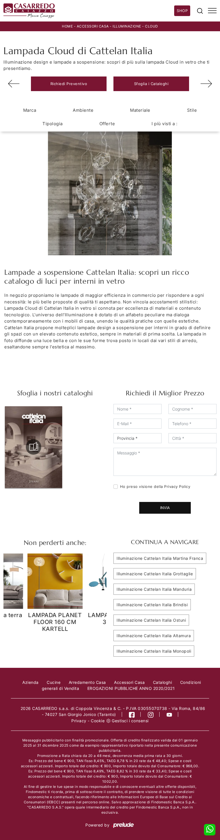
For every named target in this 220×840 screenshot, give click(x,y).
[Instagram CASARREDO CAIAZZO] (151, 714)
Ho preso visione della (155, 486)
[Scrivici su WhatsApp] (209, 829)
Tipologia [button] (52, 123)
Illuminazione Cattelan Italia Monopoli (154, 651)
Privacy (79, 720)
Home (67, 26)
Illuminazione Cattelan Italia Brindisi (152, 604)
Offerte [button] (107, 123)
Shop (182, 10)
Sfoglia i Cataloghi (151, 83)
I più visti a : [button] (165, 123)
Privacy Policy (177, 486)
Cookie (98, 720)
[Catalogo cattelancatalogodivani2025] (33, 447)
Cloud (151, 26)
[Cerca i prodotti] (200, 10)
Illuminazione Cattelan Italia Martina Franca (160, 558)
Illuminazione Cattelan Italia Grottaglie (155, 573)
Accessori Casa (93, 26)
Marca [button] (29, 110)
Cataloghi (162, 682)
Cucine (53, 682)
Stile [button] (192, 110)
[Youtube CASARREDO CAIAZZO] (169, 714)
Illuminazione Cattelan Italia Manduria (154, 589)
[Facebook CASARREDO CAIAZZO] (132, 714)
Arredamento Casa (87, 682)
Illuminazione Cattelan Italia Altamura (154, 635)
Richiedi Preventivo (68, 83)
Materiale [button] (140, 110)
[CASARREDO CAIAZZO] (88, 10)
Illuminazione (127, 26)
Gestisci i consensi (130, 720)
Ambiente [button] (83, 110)
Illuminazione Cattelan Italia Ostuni (151, 620)
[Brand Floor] (206, 83)
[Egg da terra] (13, 83)
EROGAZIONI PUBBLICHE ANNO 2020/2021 (131, 688)
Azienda (30, 682)
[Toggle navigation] (212, 11)
